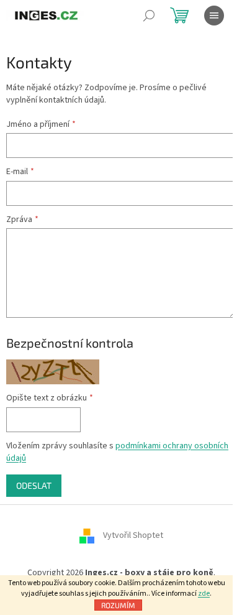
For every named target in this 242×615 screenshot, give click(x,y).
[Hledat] (149, 15)
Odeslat (34, 485)
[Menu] (214, 15)
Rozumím (118, 605)
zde (204, 593)
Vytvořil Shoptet (133, 536)
